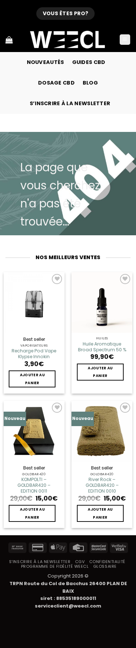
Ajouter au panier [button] (32, 379)
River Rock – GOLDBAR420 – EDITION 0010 (102, 485)
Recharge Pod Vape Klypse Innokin (34, 354)
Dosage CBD (56, 82)
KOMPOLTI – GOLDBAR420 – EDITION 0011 (33, 485)
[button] (125, 39)
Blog (90, 82)
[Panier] (9, 40)
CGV (80, 562)
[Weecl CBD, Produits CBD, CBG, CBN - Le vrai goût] (68, 40)
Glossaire (105, 566)
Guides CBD (89, 62)
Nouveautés (45, 62)
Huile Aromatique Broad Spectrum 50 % (102, 347)
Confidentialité (107, 562)
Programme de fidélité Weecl (55, 566)
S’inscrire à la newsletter (70, 103)
